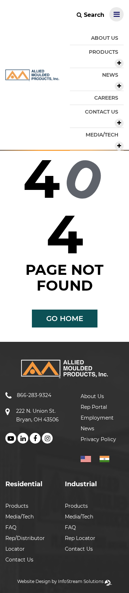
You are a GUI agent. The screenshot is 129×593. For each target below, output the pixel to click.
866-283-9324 (34, 395)
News (87, 428)
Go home (64, 318)
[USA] (89, 458)
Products (16, 506)
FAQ (10, 527)
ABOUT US (104, 38)
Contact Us (19, 559)
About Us (92, 396)
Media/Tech (19, 516)
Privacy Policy (98, 439)
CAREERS (106, 98)
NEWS (110, 75)
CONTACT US (101, 112)
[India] (107, 458)
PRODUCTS (103, 52)
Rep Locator (80, 538)
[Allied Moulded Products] (32, 76)
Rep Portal (94, 407)
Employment (97, 418)
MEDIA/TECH (102, 134)
